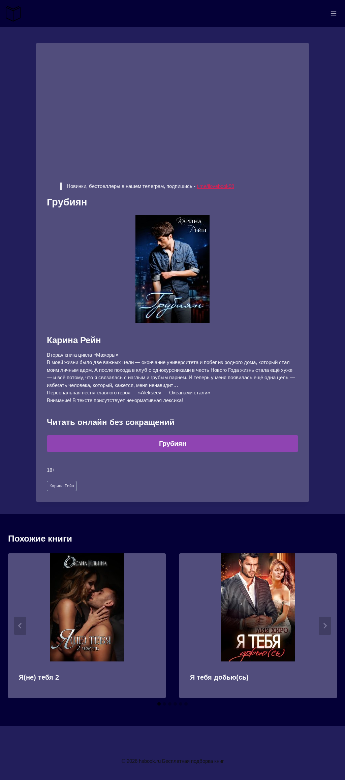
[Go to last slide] (20, 626)
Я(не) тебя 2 (39, 677)
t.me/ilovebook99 (215, 186)
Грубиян (172, 443)
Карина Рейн (62, 486)
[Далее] (325, 626)
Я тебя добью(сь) (219, 677)
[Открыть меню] (333, 13)
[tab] (159, 704)
